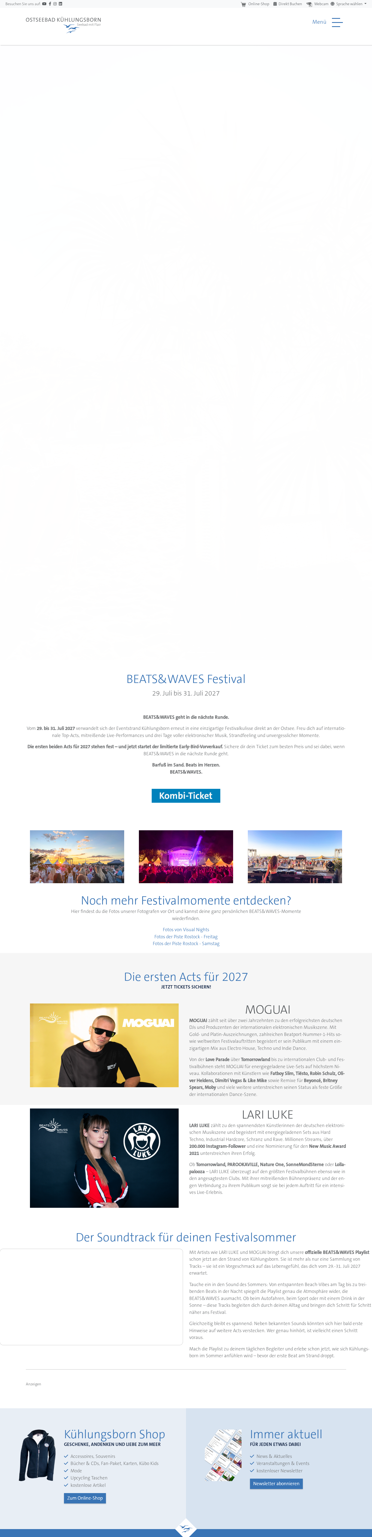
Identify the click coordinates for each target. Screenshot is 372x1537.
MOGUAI (268, 1009)
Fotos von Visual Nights (186, 930)
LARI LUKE (268, 1114)
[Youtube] (44, 4)
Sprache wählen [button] (349, 3)
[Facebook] (50, 4)
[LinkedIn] (60, 4)
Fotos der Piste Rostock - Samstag (186, 943)
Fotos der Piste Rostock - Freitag (186, 937)
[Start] (63, 22)
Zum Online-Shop (85, 1498)
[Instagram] (55, 4)
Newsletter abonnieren (276, 1484)
